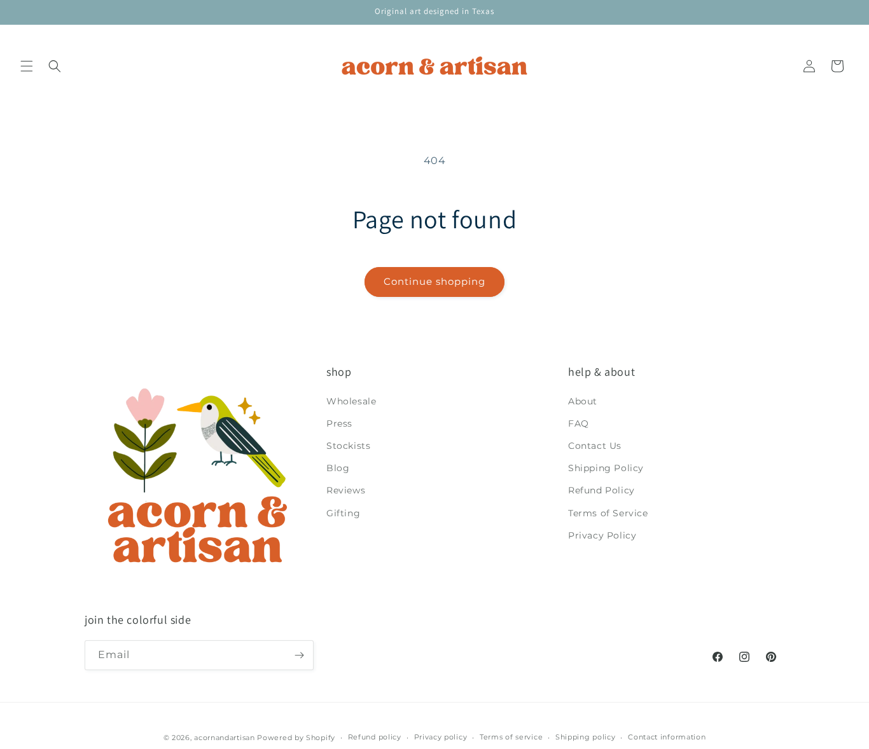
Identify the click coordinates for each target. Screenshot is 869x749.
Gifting (343, 513)
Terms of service (511, 736)
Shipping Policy (606, 468)
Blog (337, 468)
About (582, 401)
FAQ (578, 423)
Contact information (667, 736)
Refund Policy (601, 490)
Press (339, 423)
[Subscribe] (299, 655)
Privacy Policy (602, 535)
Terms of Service (608, 513)
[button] (27, 66)
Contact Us (595, 445)
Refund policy (374, 736)
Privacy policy (441, 736)
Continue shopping (434, 281)
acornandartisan (224, 737)
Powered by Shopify (296, 737)
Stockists (348, 445)
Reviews (345, 490)
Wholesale (351, 401)
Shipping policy (585, 736)
